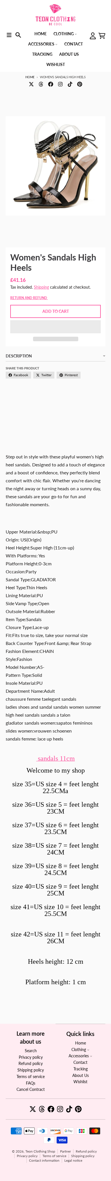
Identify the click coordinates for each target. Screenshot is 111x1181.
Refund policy (86, 1151)
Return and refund (29, 298)
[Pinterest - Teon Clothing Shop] (79, 84)
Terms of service (54, 1156)
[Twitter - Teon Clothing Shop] (31, 84)
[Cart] (101, 35)
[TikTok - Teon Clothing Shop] (70, 84)
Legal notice (73, 1160)
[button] (55, 326)
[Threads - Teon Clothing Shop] (41, 84)
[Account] (92, 35)
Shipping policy (82, 1156)
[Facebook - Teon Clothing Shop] (50, 84)
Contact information (44, 1160)
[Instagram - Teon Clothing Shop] (60, 84)
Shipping (41, 287)
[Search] (18, 35)
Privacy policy (27, 1156)
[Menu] (9, 35)
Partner (65, 1151)
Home (29, 77)
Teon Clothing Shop (40, 1151)
